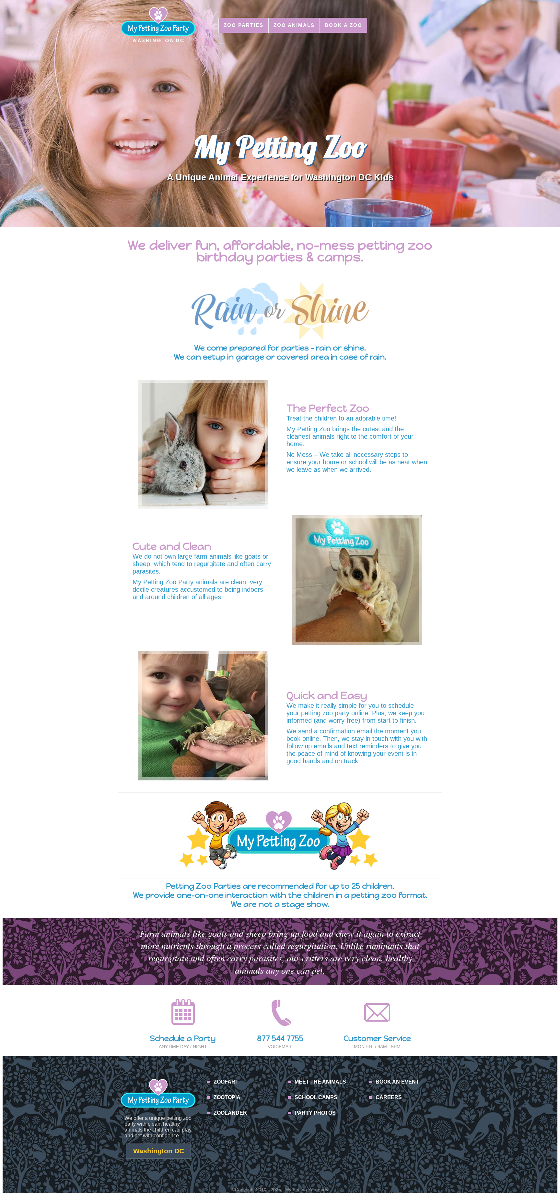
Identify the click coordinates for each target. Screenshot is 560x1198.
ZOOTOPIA (227, 1097)
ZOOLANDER (230, 1113)
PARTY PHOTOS (315, 1113)
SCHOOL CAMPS (316, 1097)
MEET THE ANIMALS (320, 1082)
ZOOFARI (225, 1082)
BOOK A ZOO (343, 25)
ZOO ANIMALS (294, 25)
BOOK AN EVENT (397, 1082)
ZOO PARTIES (243, 25)
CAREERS (389, 1097)
